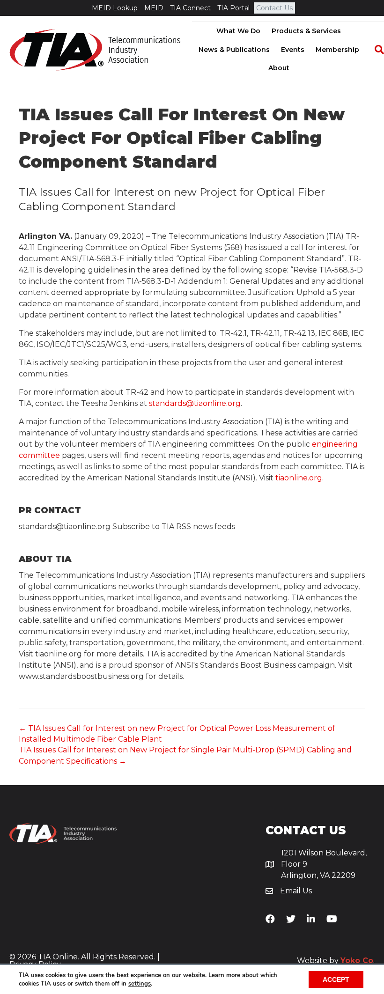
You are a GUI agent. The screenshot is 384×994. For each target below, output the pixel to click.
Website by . (336, 960)
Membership (337, 49)
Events (292, 49)
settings (139, 983)
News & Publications (234, 49)
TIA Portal (233, 8)
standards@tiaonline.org (195, 403)
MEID (153, 8)
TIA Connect (190, 8)
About (278, 68)
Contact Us (274, 8)
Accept (336, 979)
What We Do (238, 31)
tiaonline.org (298, 477)
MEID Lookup (115, 8)
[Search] (374, 49)
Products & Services (306, 31)
